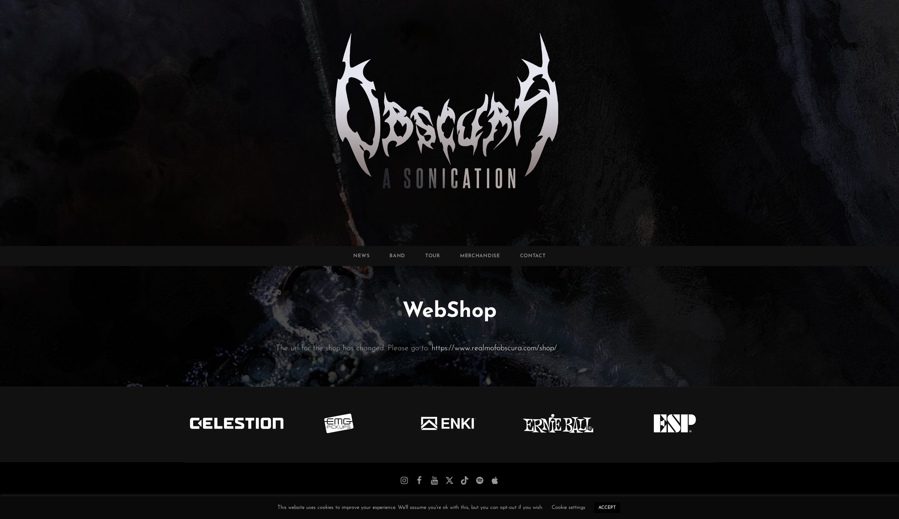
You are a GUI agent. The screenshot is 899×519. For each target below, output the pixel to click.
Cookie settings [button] (568, 507)
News (361, 256)
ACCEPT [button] (607, 507)
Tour (432, 256)
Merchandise (480, 256)
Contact (533, 256)
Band (397, 256)
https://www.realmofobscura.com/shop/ (494, 348)
